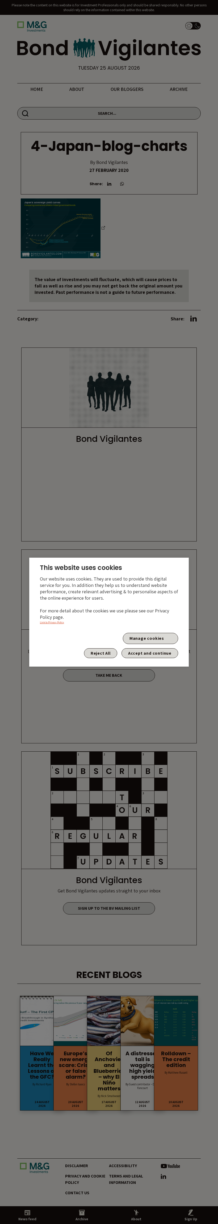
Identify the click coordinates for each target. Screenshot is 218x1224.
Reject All (101, 653)
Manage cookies (146, 638)
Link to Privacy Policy (52, 622)
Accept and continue (149, 653)
